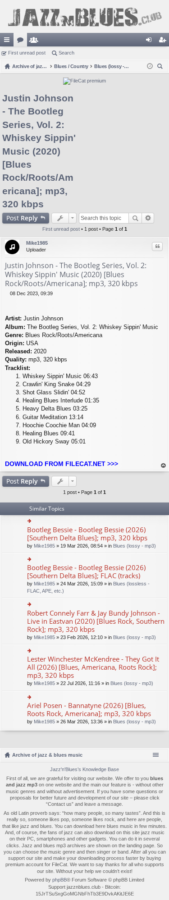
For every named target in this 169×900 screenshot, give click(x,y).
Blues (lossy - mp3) (134, 545)
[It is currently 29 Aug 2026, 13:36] (150, 66)
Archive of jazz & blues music (47, 755)
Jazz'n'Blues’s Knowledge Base (84, 769)
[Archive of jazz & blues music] (84, 16)
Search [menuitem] (160, 67)
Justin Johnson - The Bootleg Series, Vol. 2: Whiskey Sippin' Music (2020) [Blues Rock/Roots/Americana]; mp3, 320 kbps (39, 151)
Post (22, 218)
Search (66, 52)
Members (36, 41)
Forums (22, 41)
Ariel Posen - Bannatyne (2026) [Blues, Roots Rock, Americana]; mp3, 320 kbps (89, 709)
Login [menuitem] (150, 41)
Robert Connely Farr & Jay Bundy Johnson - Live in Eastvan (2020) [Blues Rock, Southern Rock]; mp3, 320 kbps (95, 621)
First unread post (27, 52)
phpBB (59, 879)
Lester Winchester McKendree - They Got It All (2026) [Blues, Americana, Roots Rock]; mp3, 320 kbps (93, 667)
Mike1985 (37, 243)
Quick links (9, 41)
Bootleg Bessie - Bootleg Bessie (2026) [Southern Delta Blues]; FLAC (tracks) (86, 571)
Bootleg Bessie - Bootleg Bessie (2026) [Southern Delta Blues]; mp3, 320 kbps (87, 533)
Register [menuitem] (164, 41)
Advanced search (148, 218)
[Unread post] (7, 293)
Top (163, 466)
